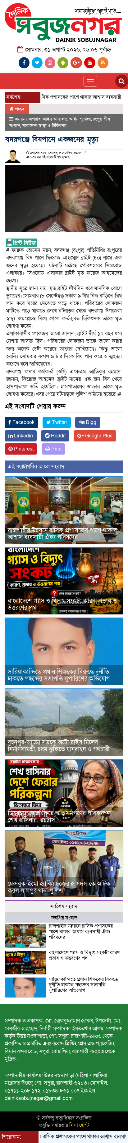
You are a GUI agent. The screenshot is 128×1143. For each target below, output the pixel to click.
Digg (90, 422)
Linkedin (23, 435)
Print (56, 449)
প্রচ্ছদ (19, 109)
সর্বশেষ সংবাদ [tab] (64, 906)
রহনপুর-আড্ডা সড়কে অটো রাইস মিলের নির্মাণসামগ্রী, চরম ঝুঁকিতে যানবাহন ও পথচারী (59, 745)
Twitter (59, 422)
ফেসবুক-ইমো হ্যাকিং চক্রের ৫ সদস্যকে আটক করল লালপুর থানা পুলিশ (59, 887)
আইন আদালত (55, 119)
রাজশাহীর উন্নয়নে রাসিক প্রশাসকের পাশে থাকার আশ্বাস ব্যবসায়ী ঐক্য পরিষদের (62, 533)
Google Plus (98, 435)
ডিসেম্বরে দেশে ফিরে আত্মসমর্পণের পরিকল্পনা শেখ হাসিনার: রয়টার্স (59, 816)
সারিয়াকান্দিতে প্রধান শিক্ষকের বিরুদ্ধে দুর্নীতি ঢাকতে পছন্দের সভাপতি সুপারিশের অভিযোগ (59, 675)
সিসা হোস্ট (79, 1125)
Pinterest (23, 449)
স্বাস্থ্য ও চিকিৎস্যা (52, 125)
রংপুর (97, 119)
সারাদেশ (29, 125)
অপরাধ (35, 119)
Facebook (22, 422)
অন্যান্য (21, 119)
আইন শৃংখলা (80, 119)
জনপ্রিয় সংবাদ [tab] (64, 917)
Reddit (58, 435)
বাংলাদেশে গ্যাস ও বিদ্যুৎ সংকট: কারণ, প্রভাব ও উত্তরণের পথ (62, 604)
